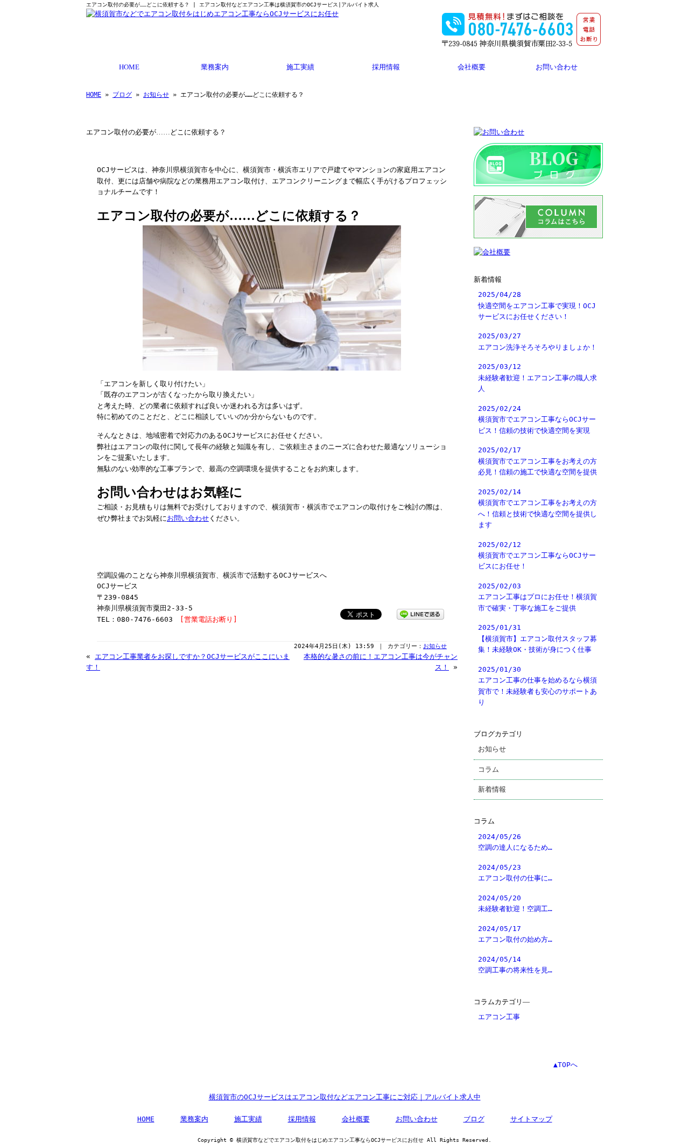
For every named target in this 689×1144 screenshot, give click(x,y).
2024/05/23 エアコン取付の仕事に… (515, 872)
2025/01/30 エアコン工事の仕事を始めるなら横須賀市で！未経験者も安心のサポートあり (537, 685)
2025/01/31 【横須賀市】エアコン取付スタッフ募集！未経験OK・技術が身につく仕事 (537, 638)
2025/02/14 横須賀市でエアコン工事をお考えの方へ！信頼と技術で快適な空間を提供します (537, 508)
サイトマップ (531, 1119)
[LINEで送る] (420, 613)
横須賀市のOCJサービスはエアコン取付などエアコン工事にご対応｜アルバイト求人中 (345, 1097)
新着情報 (492, 789)
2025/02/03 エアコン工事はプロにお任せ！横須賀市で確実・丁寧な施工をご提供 (537, 597)
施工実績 (300, 67)
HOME (129, 67)
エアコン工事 (499, 1017)
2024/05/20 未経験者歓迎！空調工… (515, 903)
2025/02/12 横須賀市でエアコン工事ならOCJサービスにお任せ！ (537, 556)
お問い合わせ (557, 67)
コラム (488, 769)
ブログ (122, 94)
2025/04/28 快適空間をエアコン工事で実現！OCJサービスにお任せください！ (537, 305)
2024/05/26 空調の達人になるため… (515, 842)
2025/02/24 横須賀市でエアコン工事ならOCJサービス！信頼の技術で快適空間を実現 (537, 419)
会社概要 (472, 67)
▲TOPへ (565, 1065)
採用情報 (386, 67)
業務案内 (215, 67)
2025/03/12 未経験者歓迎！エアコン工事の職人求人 (537, 378)
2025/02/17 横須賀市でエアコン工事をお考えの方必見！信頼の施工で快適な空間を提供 (537, 461)
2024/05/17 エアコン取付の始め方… (515, 934)
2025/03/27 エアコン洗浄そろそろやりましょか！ (537, 341)
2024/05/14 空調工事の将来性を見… (515, 964)
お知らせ (156, 94)
